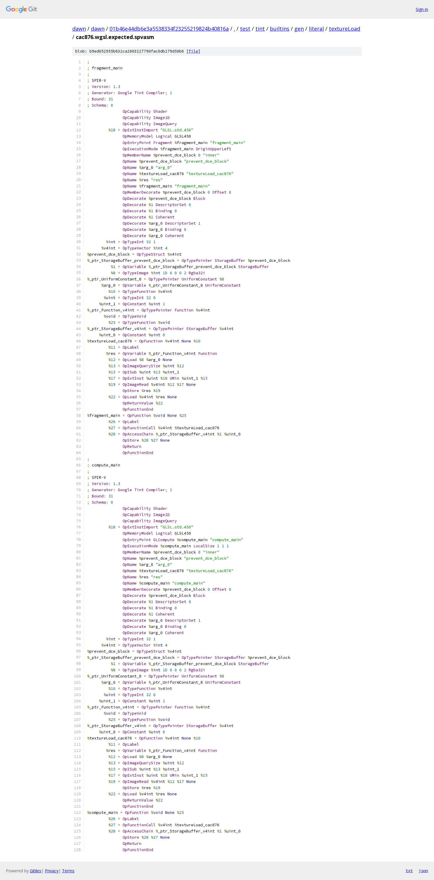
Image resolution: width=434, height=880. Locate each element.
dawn (79, 28)
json (423, 870)
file (193, 51)
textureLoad (344, 28)
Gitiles (35, 871)
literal (316, 28)
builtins (279, 28)
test (245, 28)
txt (409, 870)
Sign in (422, 9)
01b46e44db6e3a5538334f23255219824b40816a (169, 28)
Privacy (51, 871)
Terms (68, 871)
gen (299, 28)
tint (260, 28)
